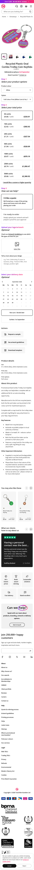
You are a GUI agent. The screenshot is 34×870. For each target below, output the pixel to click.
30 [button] (12, 302)
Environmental (6, 767)
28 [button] (3, 302)
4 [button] (21, 289)
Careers (3, 697)
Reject (24, 866)
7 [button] (3, 292)
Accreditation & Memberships (6, 680)
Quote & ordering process (10, 709)
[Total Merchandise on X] (17, 657)
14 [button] (3, 296)
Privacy (3, 759)
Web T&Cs (4, 752)
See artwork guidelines (16, 342)
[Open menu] (31, 6)
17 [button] (17, 296)
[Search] (30, 11)
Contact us (22, 75)
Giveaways (13, 17)
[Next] (31, 488)
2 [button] (12, 289)
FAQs (3, 721)
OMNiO (3, 685)
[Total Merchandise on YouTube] (24, 657)
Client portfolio (6, 689)
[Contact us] (16, 6)
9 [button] (12, 292)
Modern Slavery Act (7, 771)
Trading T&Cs (5, 755)
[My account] (21, 6)
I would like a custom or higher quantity (17, 182)
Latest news (5, 725)
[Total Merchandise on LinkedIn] (32, 657)
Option (3, 95)
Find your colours (7, 739)
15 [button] (8, 296)
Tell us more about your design (11, 256)
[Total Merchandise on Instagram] (10, 657)
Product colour (6, 86)
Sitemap (4, 729)
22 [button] (8, 299)
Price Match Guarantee (9, 779)
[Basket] (26, 6)
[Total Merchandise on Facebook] (2, 657)
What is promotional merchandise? (8, 734)
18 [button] (21, 296)
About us (4, 667)
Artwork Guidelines (15, 234)
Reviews (4, 693)
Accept (9, 866)
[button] (17, 11)
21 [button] (3, 299)
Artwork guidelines (7, 713)
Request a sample (14, 334)
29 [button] (8, 302)
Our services (5, 743)
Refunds (4, 763)
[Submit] (30, 650)
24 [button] (17, 299)
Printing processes (7, 717)
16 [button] (12, 296)
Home (4, 17)
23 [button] (12, 299)
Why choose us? (6, 671)
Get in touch (17, 625)
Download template (15, 350)
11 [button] (21, 292)
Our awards (5, 675)
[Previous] (26, 488)
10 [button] (17, 292)
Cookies (4, 775)
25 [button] (21, 299)
